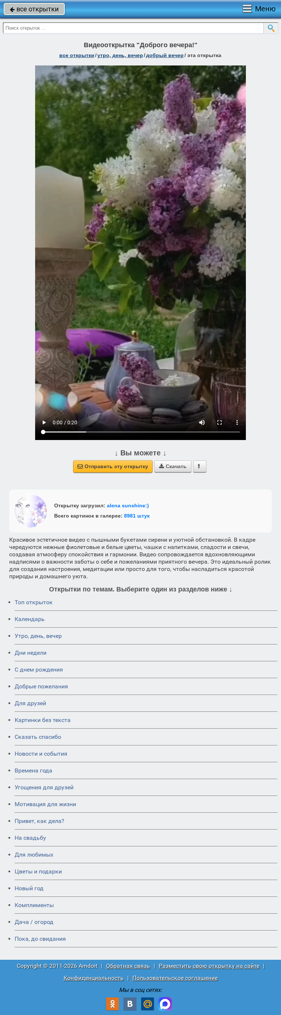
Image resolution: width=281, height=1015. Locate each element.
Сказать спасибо (38, 736)
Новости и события (41, 753)
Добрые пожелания (41, 686)
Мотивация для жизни (45, 804)
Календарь (30, 619)
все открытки (34, 9)
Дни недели (30, 652)
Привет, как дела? (39, 820)
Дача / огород (34, 921)
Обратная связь (128, 965)
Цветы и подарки (38, 871)
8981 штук (137, 516)
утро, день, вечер (120, 55)
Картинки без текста (43, 720)
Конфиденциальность (94, 977)
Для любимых (34, 854)
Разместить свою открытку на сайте (209, 965)
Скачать (173, 466)
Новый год (29, 888)
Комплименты (34, 905)
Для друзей (30, 703)
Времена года (33, 770)
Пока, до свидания (40, 938)
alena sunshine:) (128, 505)
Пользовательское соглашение (175, 977)
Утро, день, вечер (38, 635)
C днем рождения (39, 669)
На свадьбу (30, 837)
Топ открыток (34, 602)
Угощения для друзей (44, 787)
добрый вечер (165, 55)
